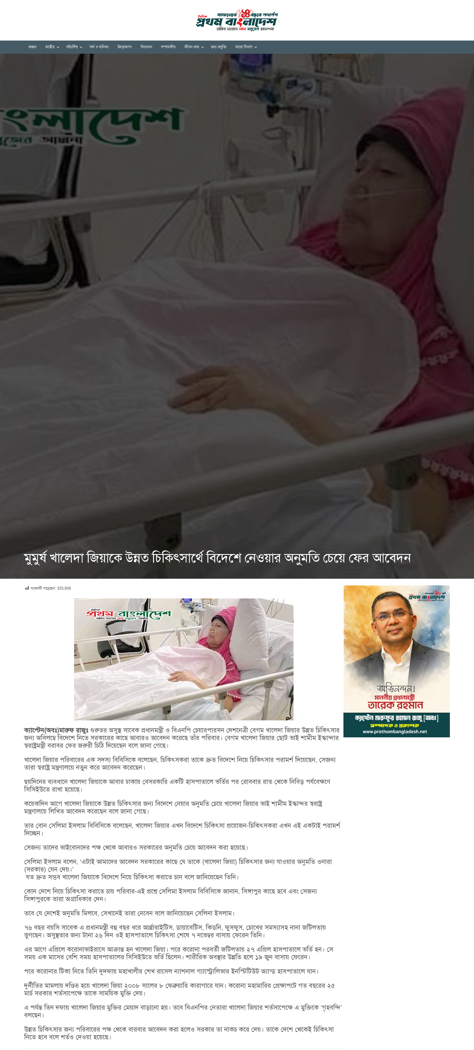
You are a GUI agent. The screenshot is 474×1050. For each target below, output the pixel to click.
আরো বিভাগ (243, 47)
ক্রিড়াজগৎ (125, 47)
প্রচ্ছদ (32, 47)
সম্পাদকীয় (168, 47)
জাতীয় (50, 47)
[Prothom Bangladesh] (237, 20)
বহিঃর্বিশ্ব (72, 47)
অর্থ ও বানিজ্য (99, 47)
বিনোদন (146, 47)
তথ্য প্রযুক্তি (218, 47)
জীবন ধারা (191, 47)
